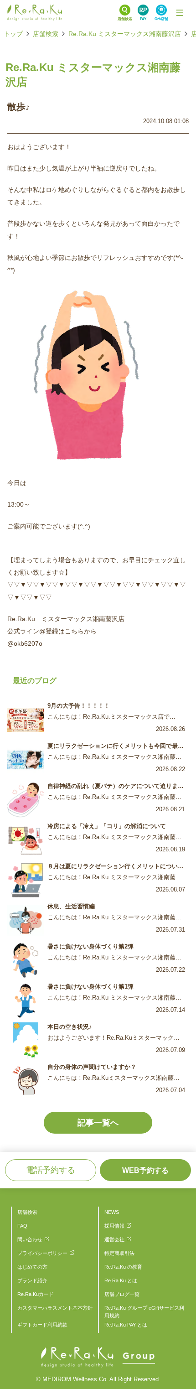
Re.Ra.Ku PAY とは (125, 1324)
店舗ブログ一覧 (121, 1294)
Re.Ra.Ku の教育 (123, 1267)
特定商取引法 (119, 1253)
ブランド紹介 (32, 1280)
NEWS (111, 1212)
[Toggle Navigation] (179, 13)
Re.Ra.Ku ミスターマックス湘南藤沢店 (124, 33)
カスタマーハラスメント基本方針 (55, 1308)
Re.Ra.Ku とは (120, 1280)
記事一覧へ (98, 1122)
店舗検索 (45, 33)
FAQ (22, 1225)
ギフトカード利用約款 (42, 1324)
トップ (13, 33)
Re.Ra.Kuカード (35, 1294)
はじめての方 (32, 1267)
